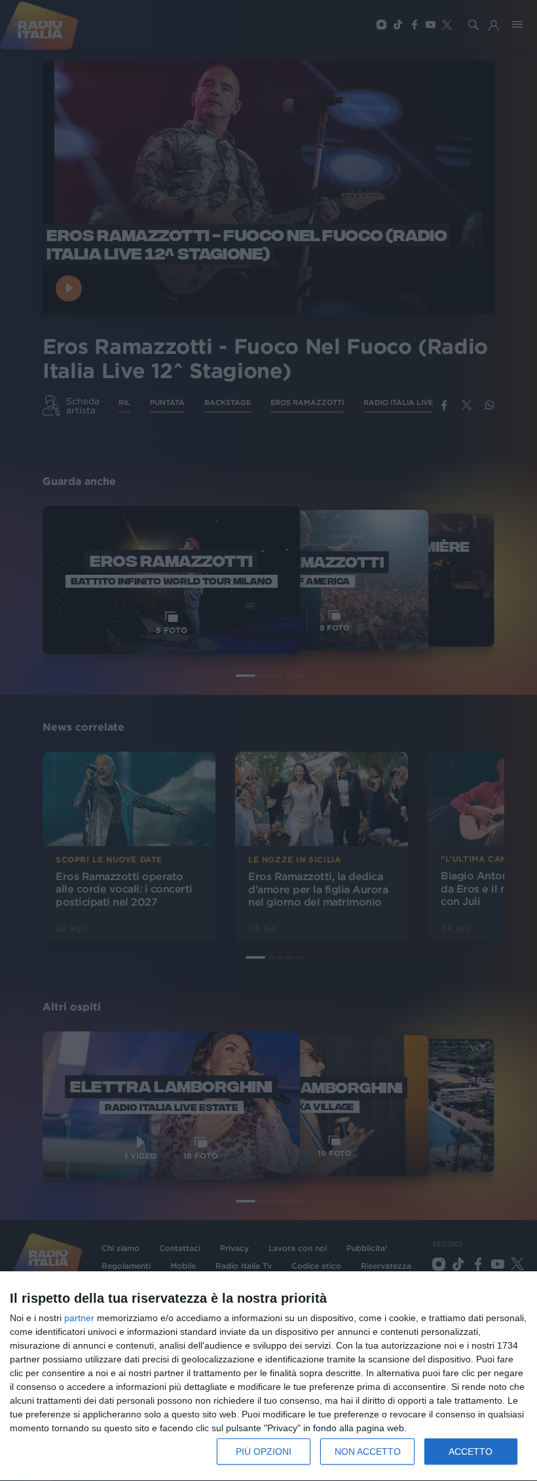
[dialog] (268, 1376)
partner (79, 1317)
